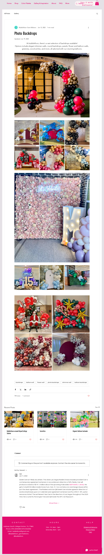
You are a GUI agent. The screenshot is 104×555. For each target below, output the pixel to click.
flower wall (40, 382)
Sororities (43, 431)
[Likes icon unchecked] (20, 507)
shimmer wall (66, 382)
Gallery (16, 13)
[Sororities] (52, 419)
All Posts (7, 13)
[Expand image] (26, 132)
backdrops (19, 382)
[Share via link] (30, 389)
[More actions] (88, 27)
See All (97, 407)
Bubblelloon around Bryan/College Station (17, 432)
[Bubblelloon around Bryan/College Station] (19, 419)
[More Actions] (88, 475)
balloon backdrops (81, 382)
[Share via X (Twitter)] (20, 389)
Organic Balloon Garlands (80, 431)
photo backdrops (53, 382)
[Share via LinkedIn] (25, 389)
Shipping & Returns (90, 527)
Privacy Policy (90, 530)
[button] (97, 3)
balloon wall (30, 382)
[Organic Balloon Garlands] (85, 419)
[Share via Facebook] (15, 389)
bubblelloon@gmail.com (21, 531)
